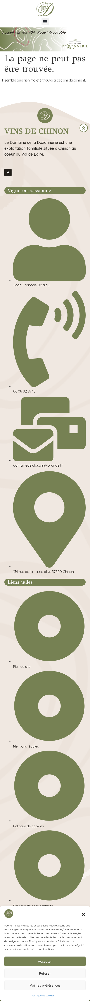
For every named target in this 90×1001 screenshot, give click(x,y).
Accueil (8, 32)
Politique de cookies (42, 995)
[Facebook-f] (8, 172)
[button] (83, 914)
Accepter (45, 961)
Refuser (45, 973)
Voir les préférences (45, 985)
